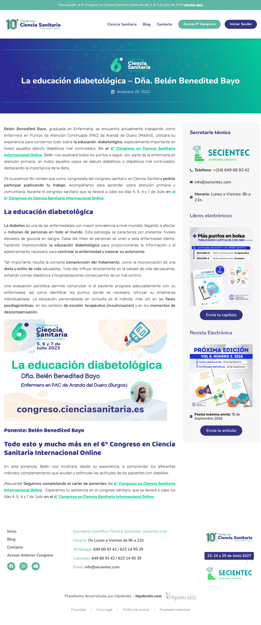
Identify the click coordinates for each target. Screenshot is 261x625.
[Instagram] (23, 566)
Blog (147, 24)
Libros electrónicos (211, 215)
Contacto (164, 24)
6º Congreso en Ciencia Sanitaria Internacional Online (104, 496)
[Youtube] (36, 566)
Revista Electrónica (211, 332)
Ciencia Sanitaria (122, 24)
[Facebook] (11, 566)
